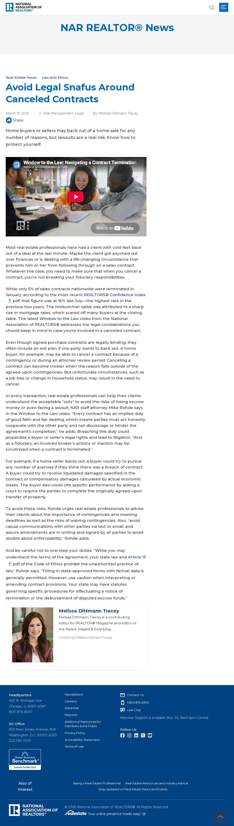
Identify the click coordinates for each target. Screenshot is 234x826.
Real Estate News (21, 77)
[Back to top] (220, 817)
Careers (71, 701)
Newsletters (74, 694)
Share (18, 120)
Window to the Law (59, 318)
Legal (79, 113)
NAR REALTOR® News (117, 28)
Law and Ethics (55, 77)
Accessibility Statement (82, 740)
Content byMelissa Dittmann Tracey (85, 637)
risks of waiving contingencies (85, 520)
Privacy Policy (75, 733)
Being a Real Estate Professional (97, 783)
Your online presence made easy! (116, 814)
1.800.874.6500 (138, 702)
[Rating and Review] (25, 769)
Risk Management (58, 113)
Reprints (71, 715)
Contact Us (135, 695)
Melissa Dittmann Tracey (118, 113)
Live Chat (134, 710)
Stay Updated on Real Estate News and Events (132, 789)
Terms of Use (74, 746)
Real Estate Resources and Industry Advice (156, 783)
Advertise (72, 708)
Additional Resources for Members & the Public (83, 724)
